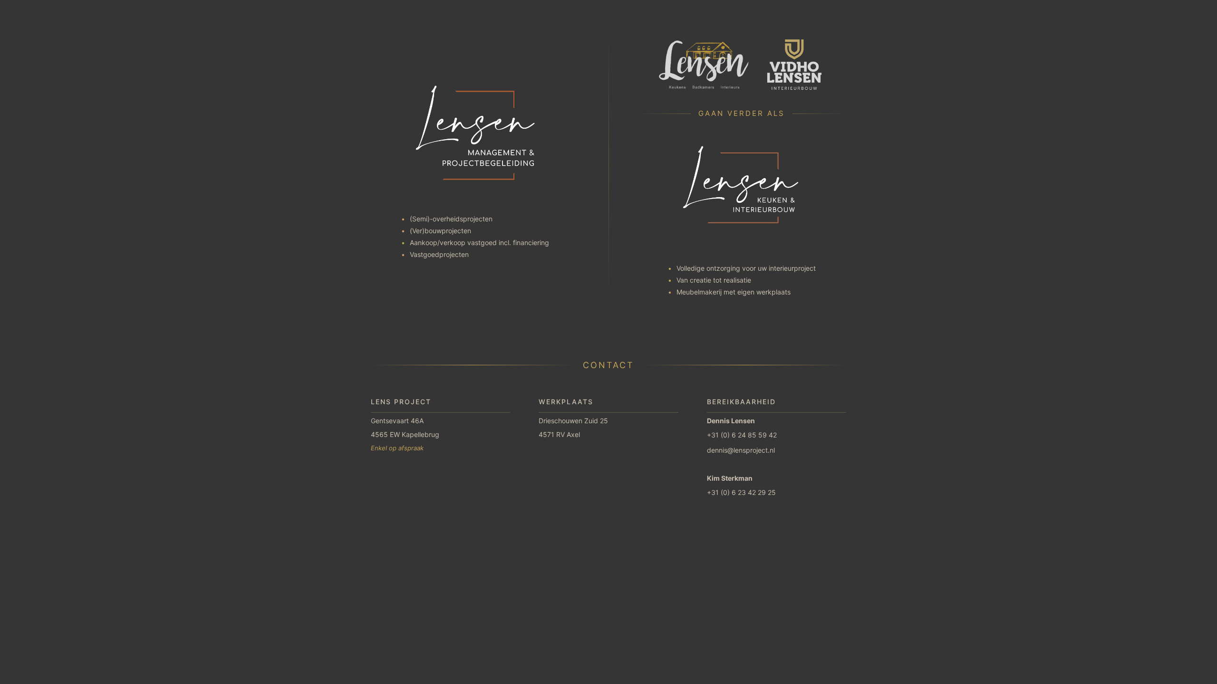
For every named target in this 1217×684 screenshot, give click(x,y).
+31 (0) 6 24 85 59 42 (742, 435)
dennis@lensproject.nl (741, 450)
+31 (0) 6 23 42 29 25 (741, 492)
